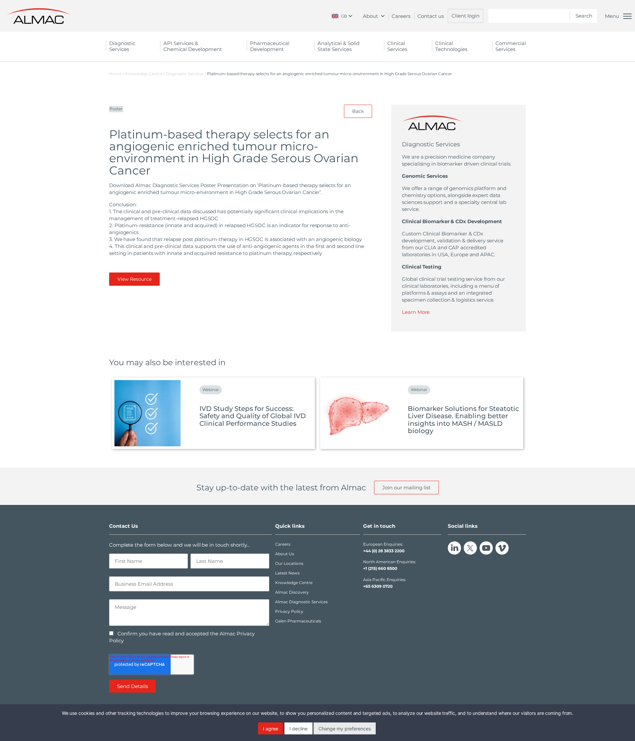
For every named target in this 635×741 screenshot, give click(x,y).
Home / (116, 73)
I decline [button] (298, 728)
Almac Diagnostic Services (301, 601)
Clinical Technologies (451, 46)
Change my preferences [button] (344, 728)
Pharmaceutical (269, 46)
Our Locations (289, 563)
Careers (401, 16)
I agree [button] (270, 728)
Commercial (510, 46)
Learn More (416, 312)
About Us (284, 553)
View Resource (134, 279)
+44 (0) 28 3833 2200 (383, 550)
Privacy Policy (289, 611)
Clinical (397, 46)
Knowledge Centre (294, 582)
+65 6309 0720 (378, 586)
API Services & (192, 46)
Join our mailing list (406, 487)
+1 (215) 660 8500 (380, 568)
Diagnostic (122, 46)
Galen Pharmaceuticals (298, 620)
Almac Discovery (292, 592)
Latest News (287, 572)
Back (358, 111)
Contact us (430, 16)
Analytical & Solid (339, 46)
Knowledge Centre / (145, 73)
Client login (465, 16)
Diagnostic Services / (186, 73)
